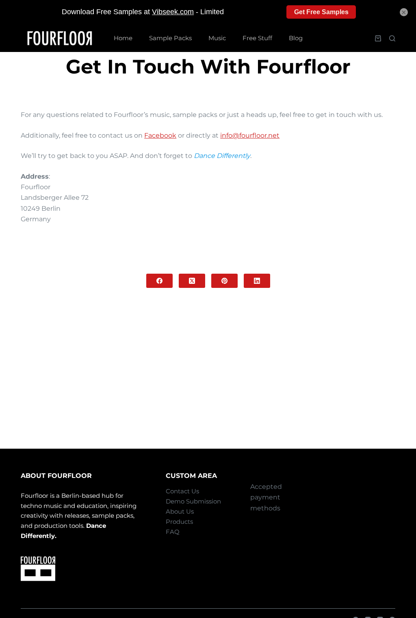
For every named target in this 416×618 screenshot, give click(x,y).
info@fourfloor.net (250, 135)
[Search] (392, 38)
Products (179, 521)
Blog (296, 38)
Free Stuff (257, 38)
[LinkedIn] (257, 281)
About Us (180, 511)
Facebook (160, 135)
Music (217, 38)
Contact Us (182, 491)
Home (123, 38)
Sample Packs (170, 38)
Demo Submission (193, 501)
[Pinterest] (224, 281)
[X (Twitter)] (192, 281)
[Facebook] (159, 281)
